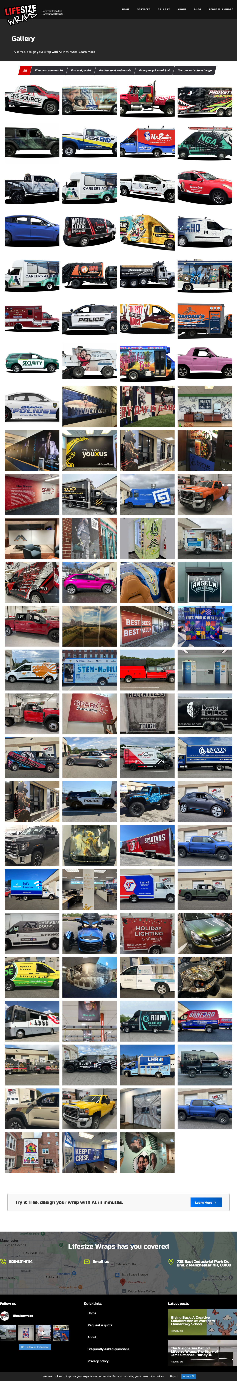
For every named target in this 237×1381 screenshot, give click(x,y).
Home (126, 9)
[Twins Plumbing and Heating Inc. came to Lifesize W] (26, 1333)
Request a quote (100, 1325)
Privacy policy (98, 1361)
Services (144, 9)
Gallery (164, 9)
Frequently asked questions (108, 1349)
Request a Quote (221, 9)
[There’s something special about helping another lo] (43, 1333)
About (182, 9)
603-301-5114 (21, 1262)
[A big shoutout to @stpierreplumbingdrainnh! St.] (8, 1333)
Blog (197, 9)
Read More (177, 1331)
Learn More (204, 1202)
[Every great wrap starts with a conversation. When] (61, 1333)
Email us (101, 1262)
